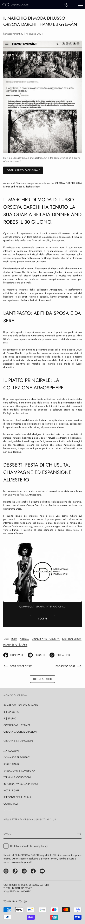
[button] (66, 4)
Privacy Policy (40, 846)
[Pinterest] (24, 871)
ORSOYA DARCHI (39, 885)
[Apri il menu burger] (80, 4)
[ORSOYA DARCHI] (15, 5)
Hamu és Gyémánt (15, 645)
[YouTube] (42, 871)
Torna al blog (42, 679)
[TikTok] (15, 871)
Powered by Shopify (17, 891)
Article (24, 639)
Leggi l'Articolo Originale (23, 170)
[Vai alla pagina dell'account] (73, 5)
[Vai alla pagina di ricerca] (66, 4)
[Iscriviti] (79, 833)
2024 (14, 639)
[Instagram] (6, 871)
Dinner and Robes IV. (46, 639)
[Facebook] (33, 871)
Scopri (42, 618)
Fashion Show (71, 639)
